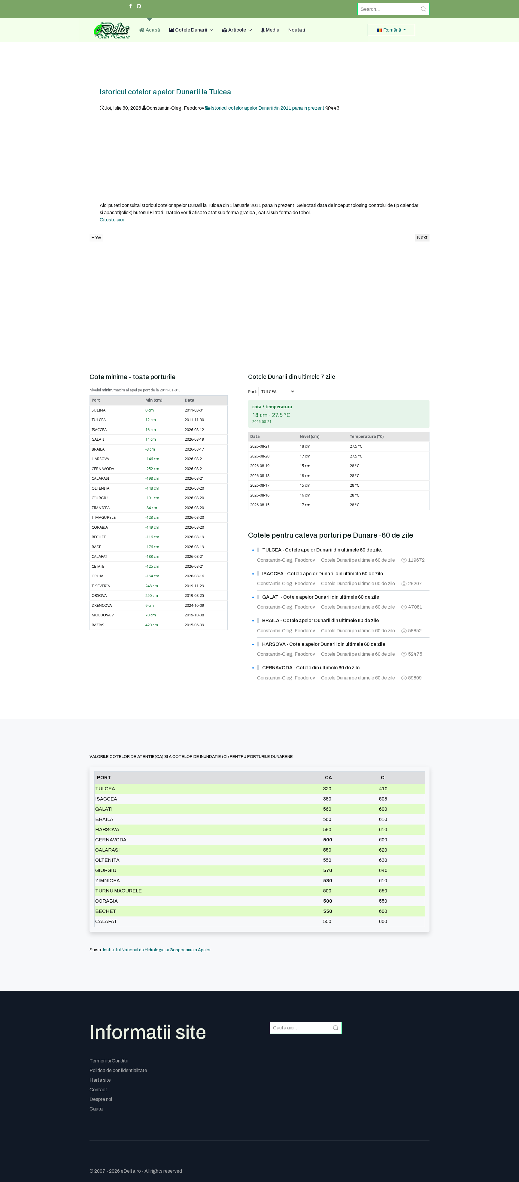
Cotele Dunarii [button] (191, 29)
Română (392, 29)
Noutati (296, 29)
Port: (252, 391)
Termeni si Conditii (109, 1060)
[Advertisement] (259, 157)
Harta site (100, 1080)
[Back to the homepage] (110, 30)
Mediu (272, 29)
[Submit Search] (423, 9)
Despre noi (101, 1099)
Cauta (96, 1108)
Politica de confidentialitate (118, 1070)
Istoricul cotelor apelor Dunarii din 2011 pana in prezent (268, 108)
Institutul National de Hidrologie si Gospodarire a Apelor (157, 950)
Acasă (153, 29)
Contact (98, 1089)
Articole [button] (237, 29)
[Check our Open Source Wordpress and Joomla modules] (139, 6)
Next (422, 237)
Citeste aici (112, 219)
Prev (96, 237)
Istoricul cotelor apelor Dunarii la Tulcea (165, 92)
